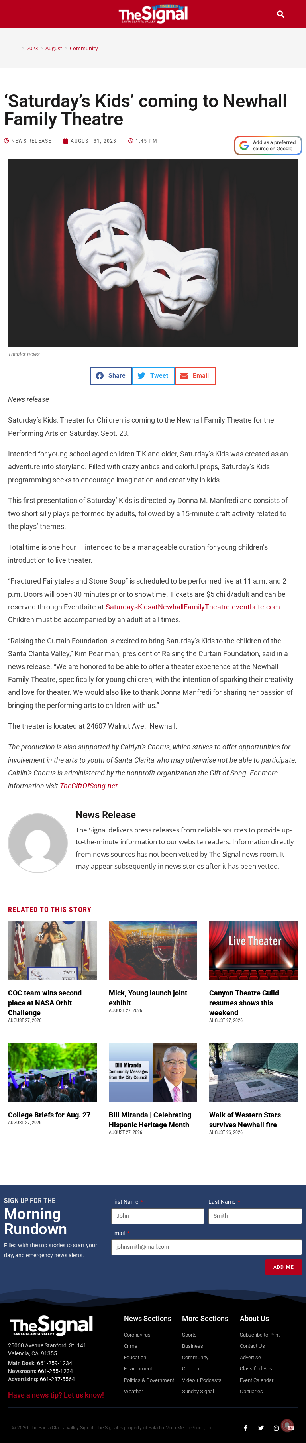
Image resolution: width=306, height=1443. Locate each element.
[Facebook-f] (246, 1428)
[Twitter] (261, 1428)
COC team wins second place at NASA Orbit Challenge (45, 1003)
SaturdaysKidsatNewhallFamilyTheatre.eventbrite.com (193, 607)
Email (118, 1233)
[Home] (17, 48)
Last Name (222, 1202)
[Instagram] (276, 1428)
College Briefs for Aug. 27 (49, 1115)
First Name (125, 1202)
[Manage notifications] (287, 1425)
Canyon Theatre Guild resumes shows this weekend (244, 1003)
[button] (25, 15)
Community (84, 48)
